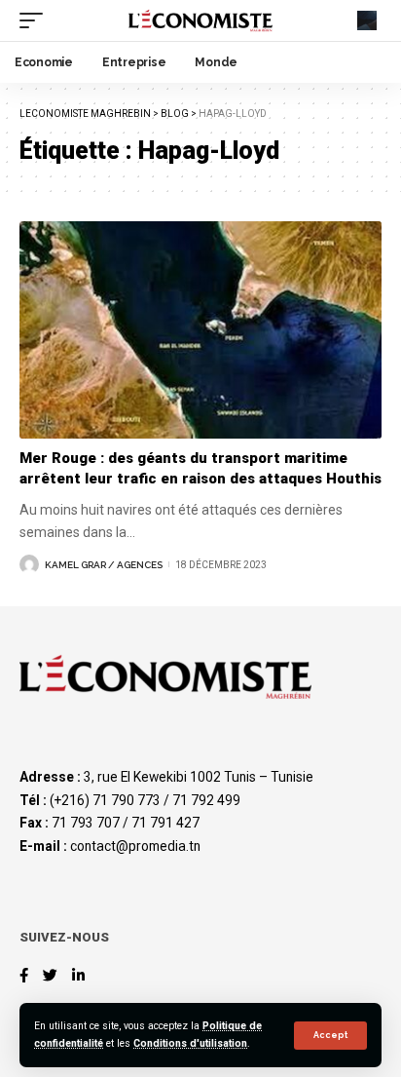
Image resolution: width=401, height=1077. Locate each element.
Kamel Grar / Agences (104, 564)
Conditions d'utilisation (190, 1043)
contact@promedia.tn (135, 846)
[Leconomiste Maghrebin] (200, 20)
